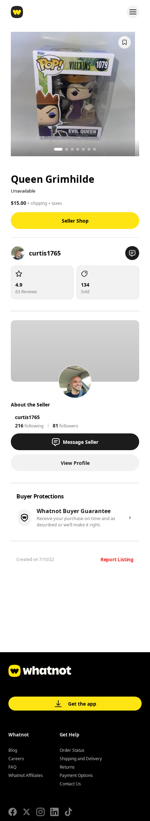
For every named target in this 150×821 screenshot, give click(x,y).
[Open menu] (133, 12)
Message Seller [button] (80, 442)
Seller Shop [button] (75, 220)
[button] (132, 253)
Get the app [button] (82, 703)
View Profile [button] (75, 463)
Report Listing (117, 559)
